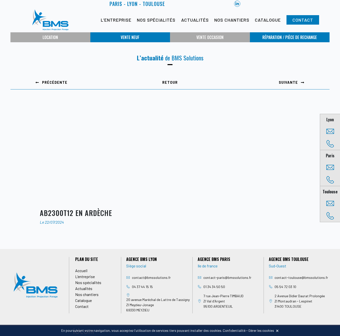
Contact (302, 20)
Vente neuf (130, 37)
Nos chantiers (231, 20)
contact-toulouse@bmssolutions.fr (301, 277)
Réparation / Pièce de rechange (289, 37)
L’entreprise (116, 20)
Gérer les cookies (261, 330)
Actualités (195, 20)
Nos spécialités (156, 20)
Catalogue (268, 20)
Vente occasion (210, 37)
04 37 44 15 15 (142, 287)
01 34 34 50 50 (214, 287)
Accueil (81, 270)
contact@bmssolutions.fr (151, 277)
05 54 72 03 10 (285, 287)
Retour (170, 82)
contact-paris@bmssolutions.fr (227, 277)
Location (50, 37)
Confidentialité (234, 330)
